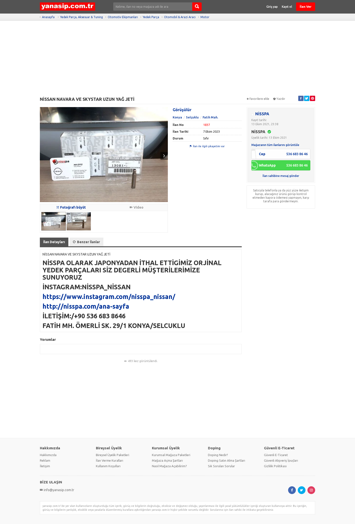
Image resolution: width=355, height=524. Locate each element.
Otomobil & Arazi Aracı (180, 17)
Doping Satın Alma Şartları (226, 460)
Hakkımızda (48, 455)
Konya (177, 117)
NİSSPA (262, 114)
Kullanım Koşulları (108, 466)
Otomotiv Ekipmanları (123, 17)
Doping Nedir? (218, 455)
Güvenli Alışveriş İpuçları (281, 460)
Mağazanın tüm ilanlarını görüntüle (275, 144)
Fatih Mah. (210, 117)
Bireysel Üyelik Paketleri (112, 455)
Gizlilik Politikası (275, 466)
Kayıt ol (287, 6)
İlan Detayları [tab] (54, 242)
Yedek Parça (151, 17)
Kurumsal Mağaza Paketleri (171, 455)
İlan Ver (306, 6)
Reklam (45, 460)
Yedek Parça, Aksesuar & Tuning (81, 17)
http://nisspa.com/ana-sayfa (86, 306)
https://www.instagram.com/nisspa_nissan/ (109, 296)
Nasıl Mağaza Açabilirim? (169, 466)
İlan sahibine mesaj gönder (281, 175)
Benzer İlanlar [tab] (88, 242)
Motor (204, 17)
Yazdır (281, 98)
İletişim (45, 466)
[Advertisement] (177, 60)
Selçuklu (192, 117)
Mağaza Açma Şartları (167, 460)
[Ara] (197, 6)
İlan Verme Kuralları (109, 460)
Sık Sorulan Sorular (221, 466)
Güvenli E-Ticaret (276, 455)
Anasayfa (48, 17)
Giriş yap (272, 6)
